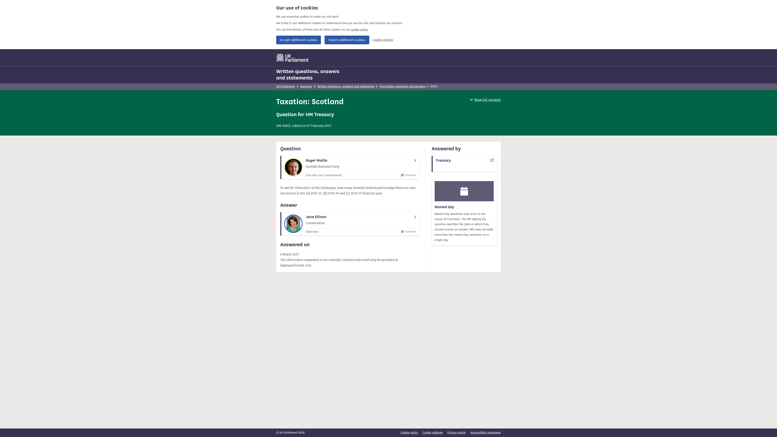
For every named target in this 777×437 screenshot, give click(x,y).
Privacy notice (456, 432)
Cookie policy (409, 432)
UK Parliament (285, 86)
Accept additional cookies (298, 40)
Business (306, 86)
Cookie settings (383, 40)
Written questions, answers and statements (307, 74)
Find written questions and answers (402, 86)
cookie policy (359, 29)
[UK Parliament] (292, 57)
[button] (485, 100)
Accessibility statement (485, 432)
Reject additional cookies (347, 40)
